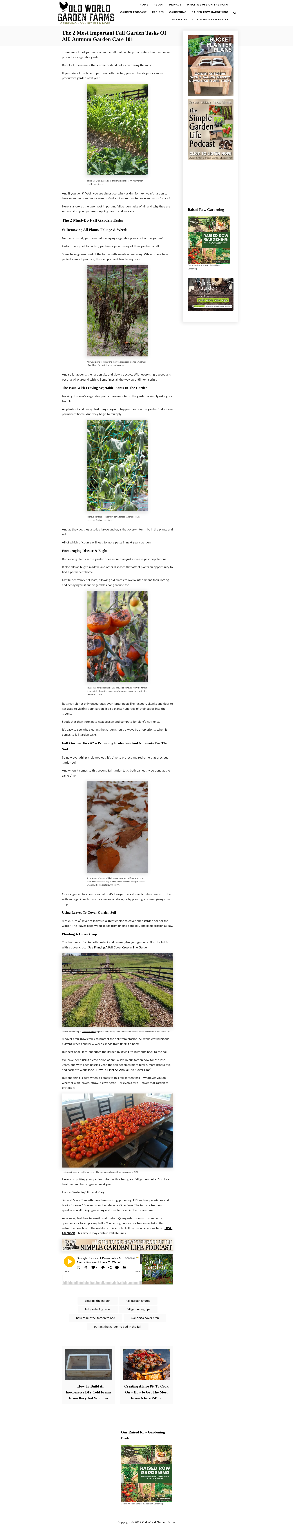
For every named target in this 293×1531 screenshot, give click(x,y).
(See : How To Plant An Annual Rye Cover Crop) (119, 1070)
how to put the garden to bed (95, 1318)
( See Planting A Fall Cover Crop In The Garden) (117, 947)
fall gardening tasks (98, 1309)
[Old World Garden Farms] (86, 13)
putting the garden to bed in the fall (117, 1326)
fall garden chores (138, 1300)
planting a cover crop (145, 1318)
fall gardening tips (138, 1309)
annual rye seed (89, 1032)
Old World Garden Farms (158, 1522)
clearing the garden (97, 1300)
